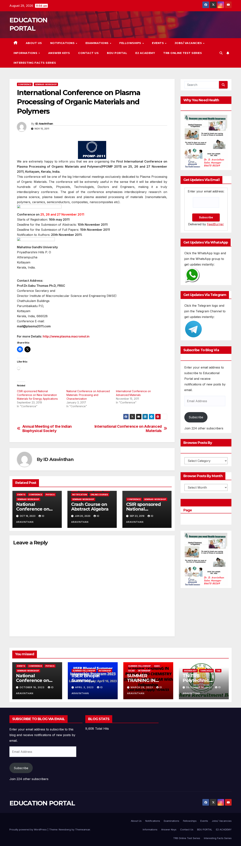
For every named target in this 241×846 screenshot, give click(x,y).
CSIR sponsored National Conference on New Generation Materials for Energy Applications (37, 395)
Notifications (63, 43)
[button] (221, 53)
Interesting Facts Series (35, 62)
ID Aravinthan (44, 123)
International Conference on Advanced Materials (128, 428)
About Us (34, 43)
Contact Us (88, 53)
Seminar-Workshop (46, 84)
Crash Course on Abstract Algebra (89, 507)
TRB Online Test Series (182, 53)
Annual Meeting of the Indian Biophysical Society (47, 428)
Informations (26, 53)
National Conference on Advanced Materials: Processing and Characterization (88, 395)
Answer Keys (59, 53)
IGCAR (131, 671)
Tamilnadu (206, 671)
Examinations (97, 43)
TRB (218, 671)
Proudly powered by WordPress (28, 829)
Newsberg (65, 829)
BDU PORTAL (117, 53)
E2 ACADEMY (145, 53)
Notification (79, 494)
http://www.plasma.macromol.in (66, 336)
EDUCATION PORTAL (42, 803)
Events (158, 43)
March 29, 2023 (142, 687)
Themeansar (82, 829)
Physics (50, 494)
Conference (24, 84)
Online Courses (99, 494)
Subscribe (196, 417)
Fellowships (130, 43)
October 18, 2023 (32, 687)
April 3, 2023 (84, 687)
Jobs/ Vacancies (189, 43)
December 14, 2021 (199, 687)
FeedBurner (215, 224)
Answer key (190, 671)
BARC (157, 666)
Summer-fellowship (84, 671)
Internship (105, 671)
